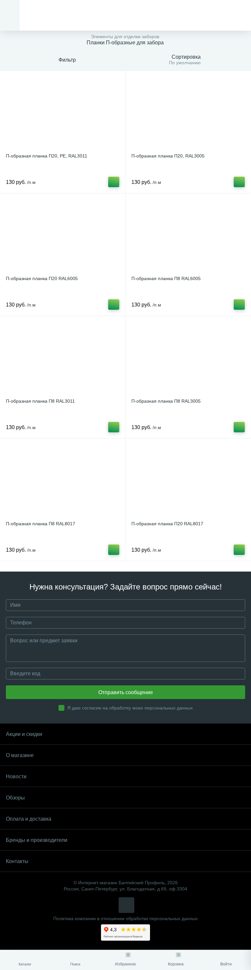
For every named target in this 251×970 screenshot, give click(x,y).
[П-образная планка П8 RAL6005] (188, 235)
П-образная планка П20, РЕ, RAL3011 (46, 155)
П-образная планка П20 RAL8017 (167, 523)
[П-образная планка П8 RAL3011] (62, 358)
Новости (16, 776)
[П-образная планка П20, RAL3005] (188, 113)
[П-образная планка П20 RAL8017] (188, 480)
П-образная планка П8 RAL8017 (40, 523)
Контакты (17, 861)
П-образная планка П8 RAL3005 (166, 401)
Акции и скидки (24, 734)
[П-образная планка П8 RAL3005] (188, 358)
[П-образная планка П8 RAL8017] (62, 480)
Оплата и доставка (28, 819)
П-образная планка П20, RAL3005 (168, 155)
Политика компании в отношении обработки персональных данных (125, 918)
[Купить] (113, 182)
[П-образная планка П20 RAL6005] (62, 235)
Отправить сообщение (125, 692)
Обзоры (15, 797)
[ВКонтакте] (126, 905)
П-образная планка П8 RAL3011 (40, 401)
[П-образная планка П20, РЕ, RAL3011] (62, 113)
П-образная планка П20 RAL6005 (42, 278)
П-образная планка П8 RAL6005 (166, 278)
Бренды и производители (36, 840)
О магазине (20, 755)
